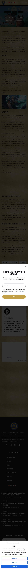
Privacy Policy (21, 291)
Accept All (14, 566)
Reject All (14, 562)
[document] (14, 285)
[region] (14, 555)
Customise (14, 558)
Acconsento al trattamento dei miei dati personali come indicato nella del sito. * (13, 291)
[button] (25, 266)
